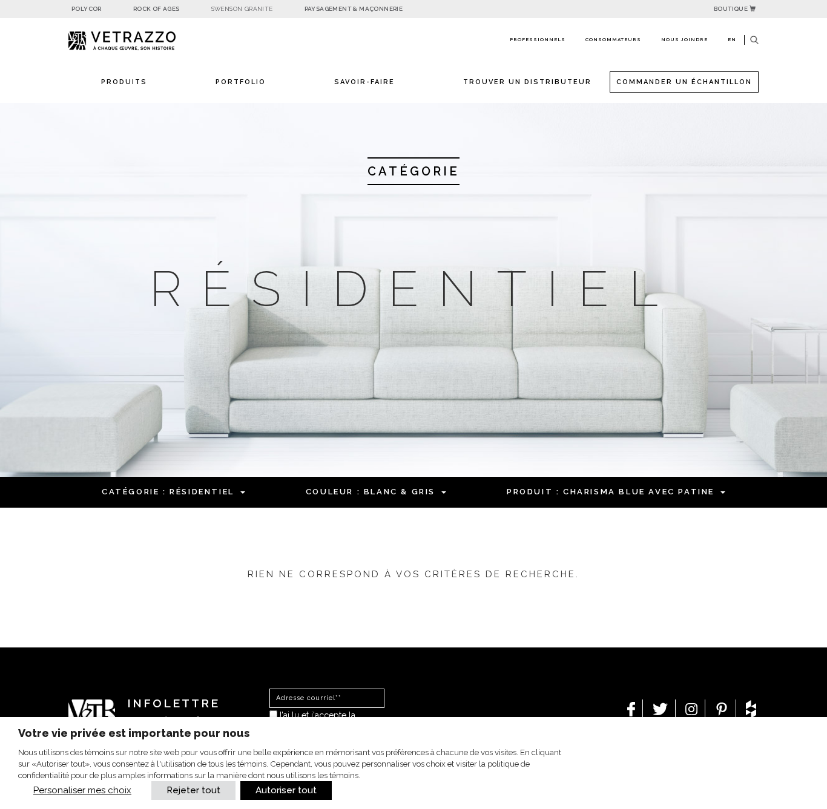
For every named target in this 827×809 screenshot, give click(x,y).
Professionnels (537, 39)
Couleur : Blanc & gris (370, 491)
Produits (124, 82)
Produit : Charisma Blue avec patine (610, 491)
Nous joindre (684, 39)
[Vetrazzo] (150, 40)
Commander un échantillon (684, 82)
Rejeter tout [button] (193, 790)
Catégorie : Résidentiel (168, 491)
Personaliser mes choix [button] (82, 790)
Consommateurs (613, 39)
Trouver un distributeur (527, 82)
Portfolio (241, 82)
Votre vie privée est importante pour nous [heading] (133, 733)
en (732, 39)
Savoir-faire (364, 82)
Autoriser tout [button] (286, 790)
